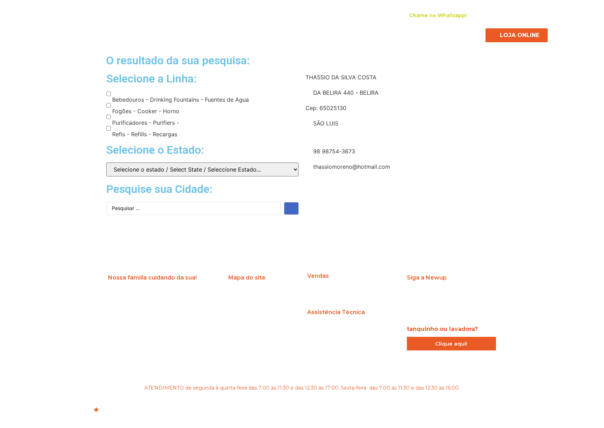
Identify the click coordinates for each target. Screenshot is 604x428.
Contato (428, 34)
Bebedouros (207, 34)
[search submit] (291, 208)
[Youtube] (533, 15)
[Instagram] (495, 15)
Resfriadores (287, 34)
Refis (317, 34)
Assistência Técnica (355, 34)
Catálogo (399, 34)
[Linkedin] (520, 15)
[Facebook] (508, 15)
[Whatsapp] (479, 295)
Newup (175, 34)
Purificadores (247, 34)
